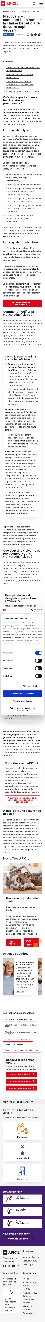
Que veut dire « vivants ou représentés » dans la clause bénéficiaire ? (20, 84)
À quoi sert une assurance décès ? (22, 91)
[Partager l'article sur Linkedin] (31, 34)
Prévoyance (15, 11)
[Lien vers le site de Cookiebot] (31, 610)
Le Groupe (27, 1264)
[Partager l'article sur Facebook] (28, 34)
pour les (20, 1074)
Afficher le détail (30, 686)
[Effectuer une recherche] (27, 3)
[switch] (38, 661)
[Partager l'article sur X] (39, 34)
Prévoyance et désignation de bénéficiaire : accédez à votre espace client (23, 800)
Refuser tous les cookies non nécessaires (22, 709)
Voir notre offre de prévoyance (20, 303)
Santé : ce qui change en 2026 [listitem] (17, 1045)
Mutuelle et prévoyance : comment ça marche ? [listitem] (20, 1033)
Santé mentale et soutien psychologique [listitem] (22, 1050)
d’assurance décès (33, 819)
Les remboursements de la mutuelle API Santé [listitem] (21, 1026)
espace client (32, 777)
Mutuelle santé (29, 943)
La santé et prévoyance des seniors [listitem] (20, 1019)
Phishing (26, 1279)
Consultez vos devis (18, 1239)
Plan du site (28, 1313)
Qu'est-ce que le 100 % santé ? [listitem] (18, 1039)
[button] (39, 1189)
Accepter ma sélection (22, 701)
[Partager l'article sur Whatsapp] (35, 34)
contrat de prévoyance (20, 121)
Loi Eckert (27, 1289)
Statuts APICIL (29, 1260)
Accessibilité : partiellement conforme (9, 1282)
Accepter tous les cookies (22, 693)
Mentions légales (30, 1257)
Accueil (6, 11)
